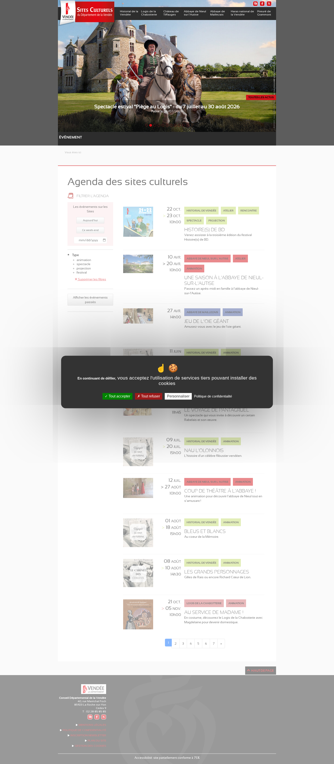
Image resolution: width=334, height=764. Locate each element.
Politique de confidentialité (213, 396)
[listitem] (255, 3)
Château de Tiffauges (171, 13)
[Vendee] (86, 13)
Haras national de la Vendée (242, 13)
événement (61, 137)
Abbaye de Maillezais (217, 13)
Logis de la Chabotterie (149, 13)
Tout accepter (119, 396)
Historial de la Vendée (129, 13)
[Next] (259, 66)
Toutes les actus (261, 97)
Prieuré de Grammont (264, 13)
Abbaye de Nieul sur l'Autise (195, 13)
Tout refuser (150, 396)
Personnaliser (178, 396)
